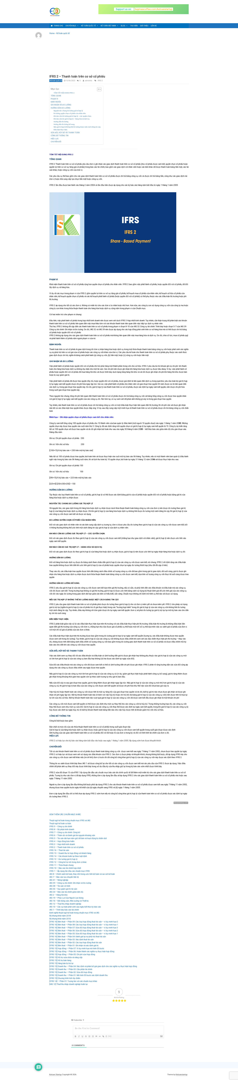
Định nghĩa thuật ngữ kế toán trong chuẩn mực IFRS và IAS (74, 913)
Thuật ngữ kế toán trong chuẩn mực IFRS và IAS (69, 820)
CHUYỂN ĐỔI (56, 142)
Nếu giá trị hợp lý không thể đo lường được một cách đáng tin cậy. (77, 127)
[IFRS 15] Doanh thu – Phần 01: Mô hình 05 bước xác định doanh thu (78, 975)
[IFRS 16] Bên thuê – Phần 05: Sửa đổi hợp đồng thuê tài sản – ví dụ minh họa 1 (83, 933)
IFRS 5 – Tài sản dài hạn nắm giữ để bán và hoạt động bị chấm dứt (78, 838)
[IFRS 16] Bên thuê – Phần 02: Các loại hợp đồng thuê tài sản (75, 942)
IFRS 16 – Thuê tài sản (59, 850)
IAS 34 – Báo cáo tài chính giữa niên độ (66, 892)
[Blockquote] (96, 1036)
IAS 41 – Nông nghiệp (58, 880)
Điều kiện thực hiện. (61, 130)
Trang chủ (58, 26)
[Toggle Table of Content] (98, 89)
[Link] (103, 1036)
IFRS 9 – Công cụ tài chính (60, 826)
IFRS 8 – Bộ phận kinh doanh (61, 829)
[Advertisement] (119, 55)
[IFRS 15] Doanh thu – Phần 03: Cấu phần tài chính (70, 969)
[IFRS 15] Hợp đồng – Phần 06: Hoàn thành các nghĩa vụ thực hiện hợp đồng (81, 951)
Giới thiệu (144, 26)
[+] (110, 1036)
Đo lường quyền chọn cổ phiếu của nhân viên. (70, 113)
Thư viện (134, 26)
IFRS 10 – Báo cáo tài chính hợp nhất (65, 868)
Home (52, 33)
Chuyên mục (70, 26)
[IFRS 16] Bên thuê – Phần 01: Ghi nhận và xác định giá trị (73, 945)
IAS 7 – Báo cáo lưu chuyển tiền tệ (64, 877)
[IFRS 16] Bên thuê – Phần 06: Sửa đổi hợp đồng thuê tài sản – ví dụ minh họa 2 (83, 930)
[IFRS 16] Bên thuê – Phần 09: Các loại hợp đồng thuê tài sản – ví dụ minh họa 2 (83, 922)
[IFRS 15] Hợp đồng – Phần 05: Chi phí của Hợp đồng (72, 954)
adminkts (88, 81)
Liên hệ (154, 26)
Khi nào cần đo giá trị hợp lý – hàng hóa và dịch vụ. (72, 119)
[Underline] (82, 1036)
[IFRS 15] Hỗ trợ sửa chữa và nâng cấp (65, 957)
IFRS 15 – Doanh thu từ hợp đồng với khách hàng (70, 853)
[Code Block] (100, 1036)
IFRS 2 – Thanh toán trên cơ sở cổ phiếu (66, 847)
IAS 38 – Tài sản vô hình (59, 886)
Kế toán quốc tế (88, 26)
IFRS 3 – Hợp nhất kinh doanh (62, 844)
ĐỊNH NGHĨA (56, 102)
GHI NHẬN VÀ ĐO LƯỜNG (61, 105)
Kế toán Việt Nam (108, 26)
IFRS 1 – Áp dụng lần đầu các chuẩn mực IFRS (69, 871)
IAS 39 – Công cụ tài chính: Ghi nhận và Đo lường (70, 883)
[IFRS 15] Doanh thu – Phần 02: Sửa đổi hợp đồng (70, 972)
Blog (123, 26)
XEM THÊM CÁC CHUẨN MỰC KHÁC (65, 814)
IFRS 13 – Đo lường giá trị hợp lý (63, 859)
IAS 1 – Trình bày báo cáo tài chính (64, 910)
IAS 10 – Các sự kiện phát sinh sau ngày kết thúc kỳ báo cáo (75, 907)
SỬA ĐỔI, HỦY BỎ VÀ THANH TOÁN (65, 133)
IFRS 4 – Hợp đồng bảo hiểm (61, 841)
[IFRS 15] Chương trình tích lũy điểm (64, 978)
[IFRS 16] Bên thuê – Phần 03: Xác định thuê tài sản (71, 939)
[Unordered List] (93, 1036)
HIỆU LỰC (55, 139)
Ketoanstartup (181, 1074)
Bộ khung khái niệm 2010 (60, 919)
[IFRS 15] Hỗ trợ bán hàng (60, 960)
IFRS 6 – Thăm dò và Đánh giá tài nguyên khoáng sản (72, 835)
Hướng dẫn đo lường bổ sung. (64, 124)
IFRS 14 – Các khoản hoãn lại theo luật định (68, 856)
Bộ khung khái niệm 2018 (60, 916)
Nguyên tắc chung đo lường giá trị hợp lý (68, 111)
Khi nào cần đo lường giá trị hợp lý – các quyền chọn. (73, 116)
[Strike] (86, 1036)
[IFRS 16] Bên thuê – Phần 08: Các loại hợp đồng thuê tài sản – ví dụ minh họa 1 (83, 924)
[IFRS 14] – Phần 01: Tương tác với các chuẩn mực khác (73, 981)
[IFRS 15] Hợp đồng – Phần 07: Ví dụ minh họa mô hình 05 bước (76, 948)
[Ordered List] (89, 1036)
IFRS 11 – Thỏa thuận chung (61, 865)
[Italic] (79, 1036)
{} (106, 1036)
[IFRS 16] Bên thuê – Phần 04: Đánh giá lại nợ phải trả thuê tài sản (77, 936)
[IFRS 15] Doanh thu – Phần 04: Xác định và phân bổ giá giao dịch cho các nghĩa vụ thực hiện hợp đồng (93, 966)
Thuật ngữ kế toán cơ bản (60, 823)
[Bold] (75, 1036)
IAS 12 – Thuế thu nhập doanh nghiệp (65, 904)
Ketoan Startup (55, 1074)
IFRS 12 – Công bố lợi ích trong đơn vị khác (68, 862)
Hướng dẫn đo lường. (61, 122)
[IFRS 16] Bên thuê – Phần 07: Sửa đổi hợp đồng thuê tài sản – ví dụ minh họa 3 (83, 927)
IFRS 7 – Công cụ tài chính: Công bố (64, 832)
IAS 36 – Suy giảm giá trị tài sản (63, 889)
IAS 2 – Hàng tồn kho (58, 895)
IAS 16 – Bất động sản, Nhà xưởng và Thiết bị (69, 901)
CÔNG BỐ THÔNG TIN (59, 136)
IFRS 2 (100, 81)
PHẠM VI (54, 99)
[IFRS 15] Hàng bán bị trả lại (61, 963)
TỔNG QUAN (56, 96)
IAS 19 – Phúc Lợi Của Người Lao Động (66, 898)
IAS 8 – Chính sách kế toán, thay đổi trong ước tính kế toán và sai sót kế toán (82, 874)
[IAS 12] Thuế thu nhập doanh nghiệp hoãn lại (68, 984)
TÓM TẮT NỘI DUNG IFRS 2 (64, 93)
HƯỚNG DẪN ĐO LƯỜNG (60, 108)
